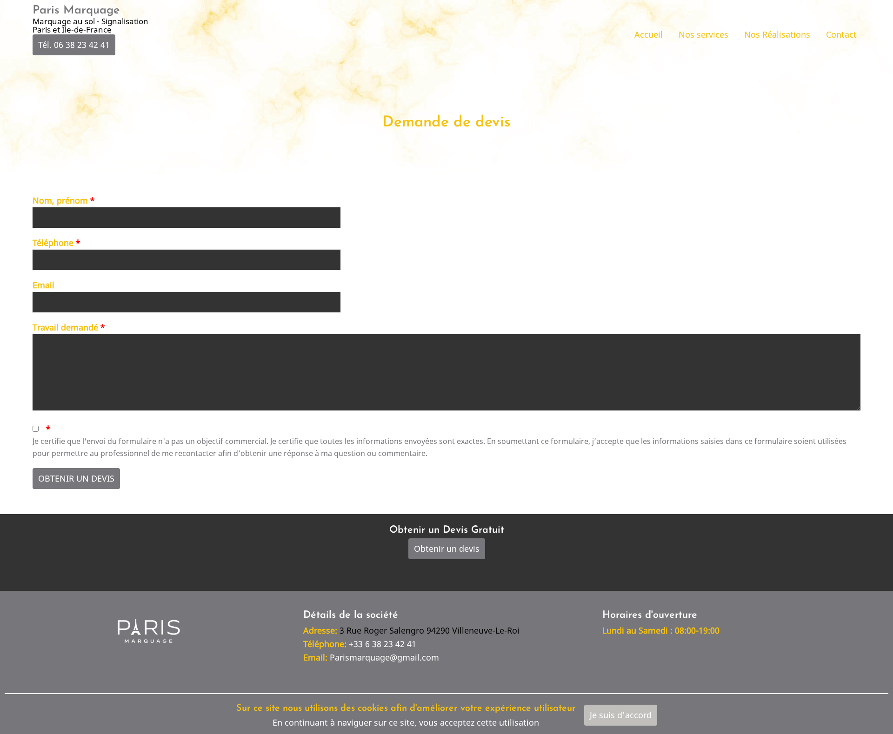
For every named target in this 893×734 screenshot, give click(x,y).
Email (43, 285)
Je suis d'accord (621, 715)
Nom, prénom (60, 200)
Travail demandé (65, 327)
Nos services (703, 34)
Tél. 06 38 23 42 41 (74, 44)
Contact (841, 34)
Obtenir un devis (447, 548)
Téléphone (53, 242)
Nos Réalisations (777, 34)
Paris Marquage (76, 10)
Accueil (648, 34)
